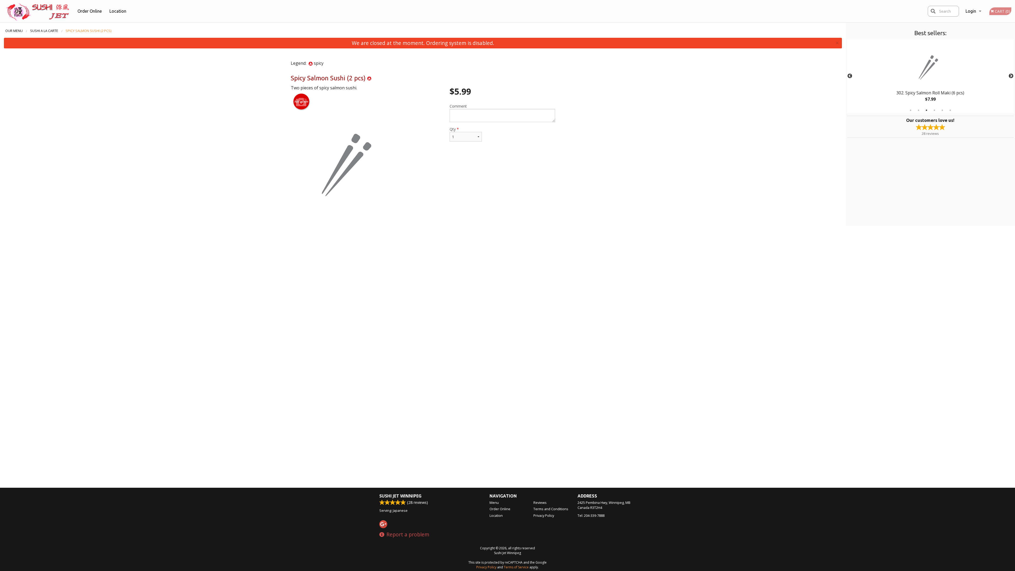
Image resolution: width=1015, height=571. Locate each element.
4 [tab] (934, 110)
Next (1011, 76)
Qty (454, 129)
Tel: (591, 515)
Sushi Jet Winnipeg (400, 496)
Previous (849, 76)
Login (971, 11)
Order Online (89, 11)
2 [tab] (918, 110)
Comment (458, 106)
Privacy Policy (543, 515)
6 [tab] (950, 110)
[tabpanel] (930, 76)
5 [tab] (942, 110)
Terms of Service (516, 567)
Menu (494, 502)
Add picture (301, 101)
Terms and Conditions (550, 508)
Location (117, 11)
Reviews (540, 502)
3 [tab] (926, 110)
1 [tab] (910, 110)
